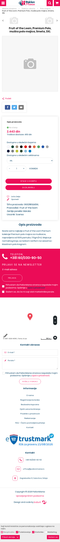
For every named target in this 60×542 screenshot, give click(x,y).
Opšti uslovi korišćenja (30, 409)
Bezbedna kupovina (30, 404)
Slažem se (53, 537)
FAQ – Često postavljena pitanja (30, 423)
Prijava (12, 278)
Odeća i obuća (28, 9)
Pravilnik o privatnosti (30, 413)
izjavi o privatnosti (36, 287)
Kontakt (30, 427)
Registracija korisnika (30, 400)
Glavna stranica (9, 9)
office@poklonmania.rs (33, 469)
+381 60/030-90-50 (26, 258)
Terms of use (22, 338)
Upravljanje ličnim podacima (30, 495)
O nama (30, 395)
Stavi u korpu (29, 181)
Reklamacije (30, 418)
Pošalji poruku (30, 381)
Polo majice (45, 9)
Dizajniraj (28, 187)
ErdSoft (37, 502)
